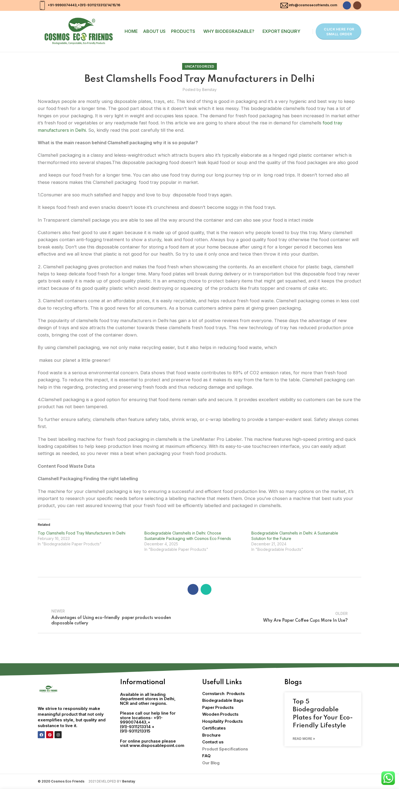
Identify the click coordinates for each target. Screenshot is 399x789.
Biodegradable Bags (222, 700)
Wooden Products (220, 714)
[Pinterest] (49, 734)
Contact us (213, 741)
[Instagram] (58, 734)
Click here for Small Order (339, 31)
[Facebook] (41, 734)
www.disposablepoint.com (156, 745)
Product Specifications (225, 749)
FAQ (206, 755)
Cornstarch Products (223, 693)
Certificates (214, 728)
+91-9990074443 (62, 5)
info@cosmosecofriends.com (313, 5)
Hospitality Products (222, 721)
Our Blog (211, 762)
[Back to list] (199, 617)
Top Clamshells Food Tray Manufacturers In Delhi (81, 533)
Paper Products (218, 707)
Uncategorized (199, 66)
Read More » (304, 739)
